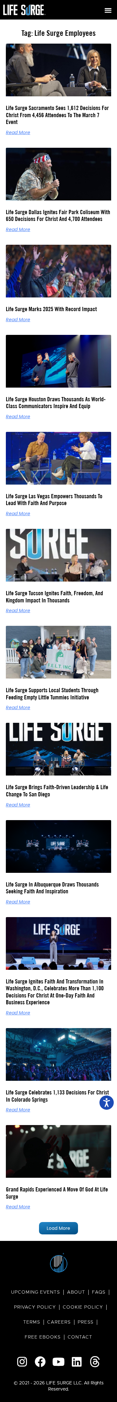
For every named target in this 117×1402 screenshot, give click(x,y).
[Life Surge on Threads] (94, 1361)
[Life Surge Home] (24, 9)
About (76, 1292)
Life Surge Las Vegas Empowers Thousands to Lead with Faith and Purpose (54, 500)
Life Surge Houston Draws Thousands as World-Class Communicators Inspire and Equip (56, 403)
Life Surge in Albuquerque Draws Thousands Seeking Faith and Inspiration (52, 888)
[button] (108, 10)
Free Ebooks (43, 1337)
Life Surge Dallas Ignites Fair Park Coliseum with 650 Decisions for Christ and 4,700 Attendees (58, 216)
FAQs (99, 1292)
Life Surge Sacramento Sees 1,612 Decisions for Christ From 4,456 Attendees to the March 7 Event (57, 114)
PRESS (86, 1322)
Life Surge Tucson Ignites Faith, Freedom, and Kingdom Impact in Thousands (54, 597)
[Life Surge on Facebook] (40, 1361)
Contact (80, 1337)
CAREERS (59, 1322)
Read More (18, 132)
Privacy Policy (35, 1307)
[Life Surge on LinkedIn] (76, 1361)
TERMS (31, 1322)
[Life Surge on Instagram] (22, 1361)
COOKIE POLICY (83, 1307)
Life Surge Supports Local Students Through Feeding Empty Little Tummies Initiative (52, 694)
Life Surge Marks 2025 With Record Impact (51, 309)
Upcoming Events (35, 1292)
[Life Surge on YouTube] (58, 1361)
